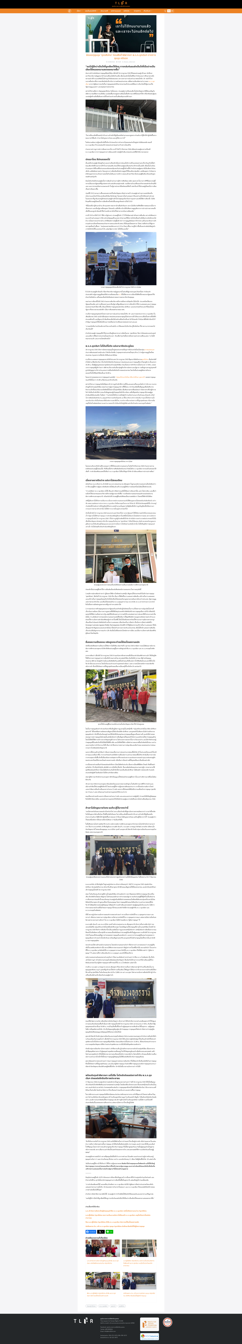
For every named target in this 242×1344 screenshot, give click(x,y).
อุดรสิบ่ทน (145, 359)
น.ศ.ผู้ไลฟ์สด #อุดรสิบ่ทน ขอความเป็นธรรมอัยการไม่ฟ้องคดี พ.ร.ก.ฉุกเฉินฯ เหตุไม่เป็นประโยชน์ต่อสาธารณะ (138, 1263)
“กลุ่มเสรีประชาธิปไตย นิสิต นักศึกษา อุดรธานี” (130, 377)
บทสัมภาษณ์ (132, 62)
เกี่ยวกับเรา (146, 11)
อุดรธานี (113, 1306)
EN (172, 11)
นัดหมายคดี (104, 11)
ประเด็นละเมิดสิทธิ (90, 11)
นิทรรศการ (137, 11)
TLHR (119, 62)
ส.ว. (120, 294)
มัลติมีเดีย (126, 11)
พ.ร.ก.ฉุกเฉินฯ (103, 1306)
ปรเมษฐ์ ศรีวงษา (91, 1306)
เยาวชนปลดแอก (149, 350)
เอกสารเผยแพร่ (116, 11)
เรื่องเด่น (126, 62)
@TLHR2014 (109, 1329)
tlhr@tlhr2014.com (110, 1331)
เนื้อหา (79, 11)
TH (169, 11)
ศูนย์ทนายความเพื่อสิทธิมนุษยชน (121, 6)
